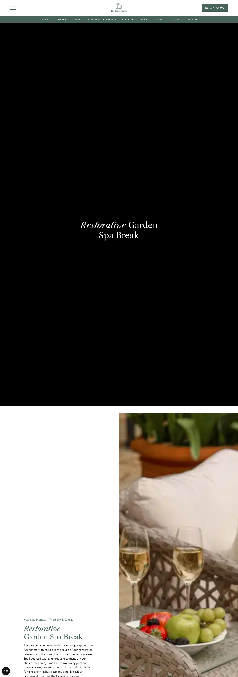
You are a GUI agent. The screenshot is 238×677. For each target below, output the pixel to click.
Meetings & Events (102, 19)
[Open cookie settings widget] (6, 671)
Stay (45, 19)
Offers (61, 19)
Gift (177, 19)
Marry (144, 19)
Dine (77, 19)
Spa (160, 19)
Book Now (215, 8)
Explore (128, 19)
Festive (192, 19)
